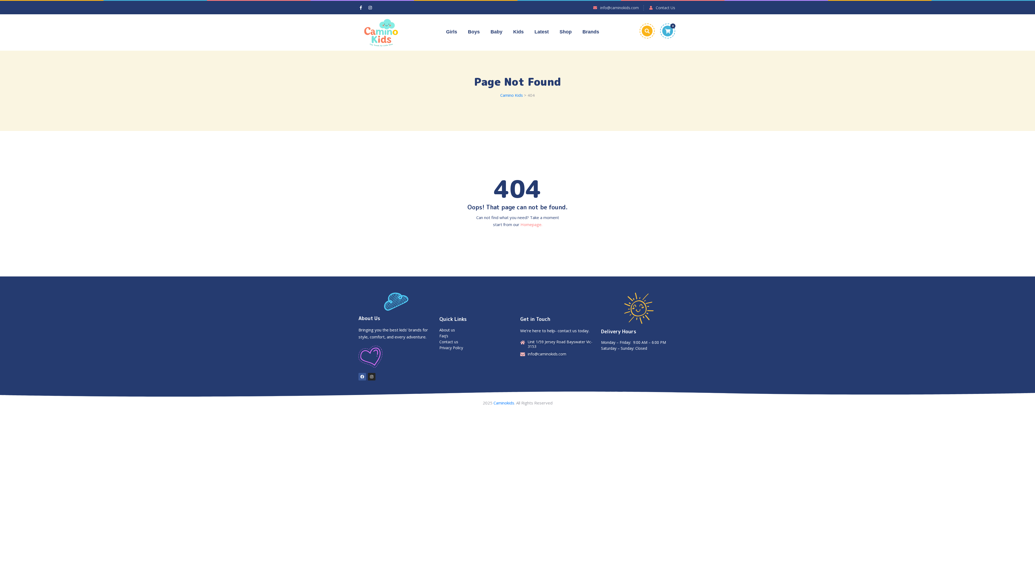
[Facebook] (362, 376)
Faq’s (443, 335)
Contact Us (665, 7)
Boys (474, 31)
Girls (451, 31)
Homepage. (531, 224)
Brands (590, 31)
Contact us (448, 341)
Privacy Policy (451, 347)
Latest (541, 31)
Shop (566, 31)
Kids (518, 31)
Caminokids (504, 403)
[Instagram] (371, 376)
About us (447, 329)
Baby (496, 31)
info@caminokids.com (619, 7)
